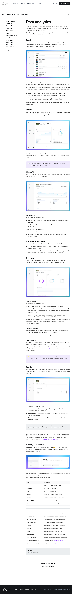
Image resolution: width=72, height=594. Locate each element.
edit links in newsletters (45, 348)
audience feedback (58, 540)
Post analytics (9, 42)
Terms (44, 589)
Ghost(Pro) (20, 14)
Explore (23, 3)
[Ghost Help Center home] (3, 14)
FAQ (26, 14)
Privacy (49, 589)
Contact (55, 589)
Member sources (9, 44)
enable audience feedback (41, 335)
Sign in (55, 3)
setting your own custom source (50, 439)
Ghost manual (10, 14)
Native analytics (9, 40)
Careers (27, 589)
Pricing (39, 3)
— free (64, 3)
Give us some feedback (48, 566)
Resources (33, 589)
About (15, 589)
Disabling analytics (10, 46)
